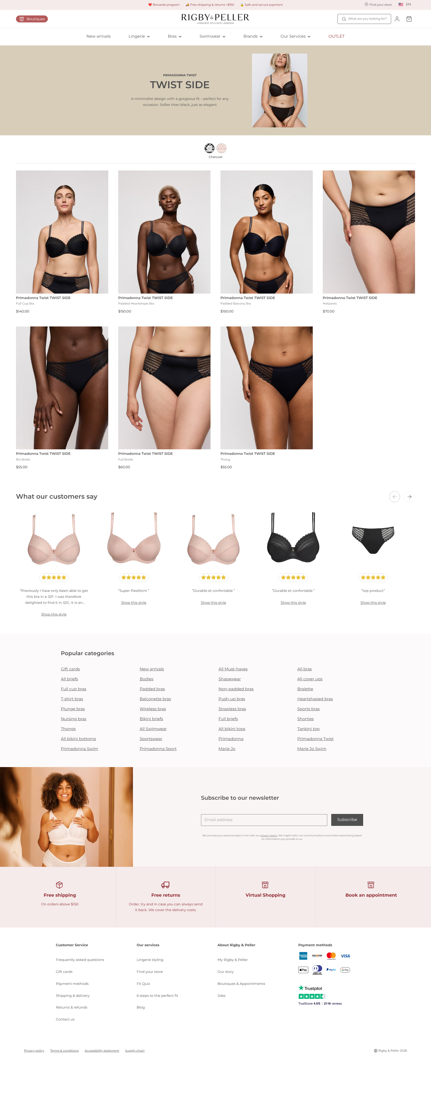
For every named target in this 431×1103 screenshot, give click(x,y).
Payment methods (72, 983)
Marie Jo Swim (311, 749)
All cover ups (310, 679)
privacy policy (269, 835)
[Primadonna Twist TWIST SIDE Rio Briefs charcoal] (62, 387)
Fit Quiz (143, 983)
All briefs (69, 679)
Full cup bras (73, 689)
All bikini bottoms (78, 739)
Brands (250, 36)
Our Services (293, 36)
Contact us (65, 1019)
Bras (172, 36)
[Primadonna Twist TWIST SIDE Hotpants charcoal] (369, 231)
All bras (304, 669)
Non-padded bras (235, 689)
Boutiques (36, 19)
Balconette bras (155, 699)
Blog (141, 1007)
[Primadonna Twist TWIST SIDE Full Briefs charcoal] (164, 387)
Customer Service (72, 945)
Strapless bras (232, 709)
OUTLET (336, 36)
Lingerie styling (150, 959)
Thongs (68, 729)
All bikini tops (231, 729)
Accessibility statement (102, 1051)
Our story (225, 971)
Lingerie (137, 36)
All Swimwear (153, 729)
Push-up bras (231, 699)
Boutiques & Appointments (241, 983)
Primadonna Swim (79, 749)
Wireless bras (153, 709)
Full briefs (228, 719)
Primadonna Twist (315, 739)
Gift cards (70, 669)
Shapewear (229, 679)
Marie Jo (226, 749)
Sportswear (151, 739)
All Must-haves (233, 669)
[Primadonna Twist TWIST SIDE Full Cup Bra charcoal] (62, 231)
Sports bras (308, 709)
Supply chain (135, 1051)
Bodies (146, 679)
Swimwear (210, 36)
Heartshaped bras (315, 699)
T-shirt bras (72, 699)
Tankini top (308, 729)
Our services (148, 945)
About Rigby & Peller (236, 945)
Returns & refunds (71, 1007)
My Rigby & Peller (232, 959)
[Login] (397, 19)
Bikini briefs (151, 719)
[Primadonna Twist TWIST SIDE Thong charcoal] (266, 387)
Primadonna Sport (158, 749)
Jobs (221, 995)
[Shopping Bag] (409, 19)
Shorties (305, 719)
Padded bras (152, 689)
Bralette (305, 689)
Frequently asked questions (80, 959)
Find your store (150, 971)
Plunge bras (73, 709)
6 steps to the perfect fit (157, 995)
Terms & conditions (64, 1051)
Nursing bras (73, 719)
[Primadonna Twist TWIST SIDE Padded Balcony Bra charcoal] (266, 231)
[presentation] (394, 496)
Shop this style (53, 614)
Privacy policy (34, 1051)
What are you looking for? (367, 19)
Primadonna (230, 739)
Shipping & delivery (73, 995)
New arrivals (99, 36)
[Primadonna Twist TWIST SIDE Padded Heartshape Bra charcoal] (164, 231)
